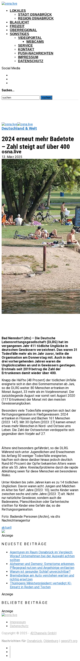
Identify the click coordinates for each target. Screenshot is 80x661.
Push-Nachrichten (35, 53)
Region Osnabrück (36, 18)
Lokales (18, 10)
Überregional (23, 30)
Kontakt (26, 49)
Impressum (28, 57)
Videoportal (30, 38)
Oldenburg (50, 641)
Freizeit (17, 26)
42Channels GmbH (43, 633)
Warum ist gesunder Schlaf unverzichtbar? (40, 572)
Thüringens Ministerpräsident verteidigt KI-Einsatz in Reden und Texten (41, 585)
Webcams (35, 41)
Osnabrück (34, 641)
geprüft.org (69, 641)
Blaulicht (19, 22)
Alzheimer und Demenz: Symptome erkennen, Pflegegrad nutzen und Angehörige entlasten (42, 566)
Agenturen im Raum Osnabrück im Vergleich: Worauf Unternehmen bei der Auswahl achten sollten (42, 556)
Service (25, 45)
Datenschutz (30, 61)
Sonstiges (19, 34)
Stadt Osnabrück (35, 14)
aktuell (6, 527)
